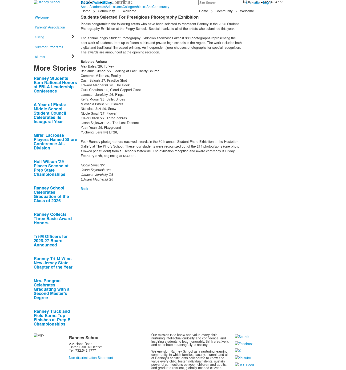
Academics (97, 6)
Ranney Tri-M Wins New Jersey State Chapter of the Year (53, 262)
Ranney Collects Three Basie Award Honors (53, 218)
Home (86, 10)
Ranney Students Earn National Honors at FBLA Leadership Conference (55, 84)
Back (84, 188)
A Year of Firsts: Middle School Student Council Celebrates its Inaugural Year (50, 113)
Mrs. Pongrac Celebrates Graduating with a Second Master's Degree (51, 289)
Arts (149, 6)
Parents (86, 2)
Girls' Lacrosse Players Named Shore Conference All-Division (55, 141)
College (128, 6)
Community (160, 6)
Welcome (42, 17)
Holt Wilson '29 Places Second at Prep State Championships (51, 167)
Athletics (140, 6)
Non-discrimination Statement (91, 357)
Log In (268, 2)
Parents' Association (50, 27)
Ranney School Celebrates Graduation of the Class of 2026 (51, 194)
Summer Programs (49, 46)
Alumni (97, 2)
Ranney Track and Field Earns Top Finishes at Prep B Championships (52, 317)
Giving (107, 2)
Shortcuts (252, 2)
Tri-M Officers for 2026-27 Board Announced (51, 240)
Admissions (114, 6)
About (85, 6)
